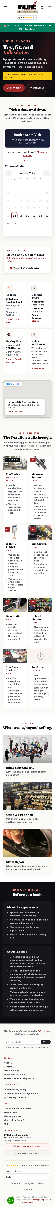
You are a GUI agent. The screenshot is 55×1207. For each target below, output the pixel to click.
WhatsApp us (37, 88)
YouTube (27, 1189)
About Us (9, 1063)
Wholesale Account (14, 1074)
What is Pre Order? (14, 1120)
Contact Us (10, 1067)
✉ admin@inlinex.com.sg (27, 1153)
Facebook (15, 1183)
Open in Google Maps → (14, 361)
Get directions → (15, 412)
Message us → (39, 368)
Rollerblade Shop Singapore (19, 1078)
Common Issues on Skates (18, 1109)
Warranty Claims (12, 1116)
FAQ (6, 1124)
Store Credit (10, 1112)
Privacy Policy (11, 1070)
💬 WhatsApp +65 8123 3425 (27, 1146)
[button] (5, 7)
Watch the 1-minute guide (24, 268)
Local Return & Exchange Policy (21, 1093)
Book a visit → (14, 88)
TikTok (41, 1183)
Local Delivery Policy (15, 1089)
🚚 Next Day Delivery (15, 1097)
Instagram (29, 1183)
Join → (46, 1042)
